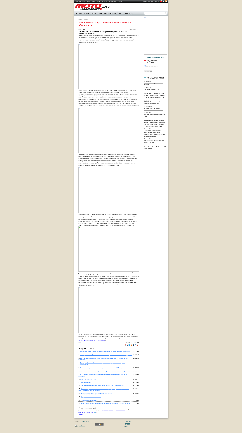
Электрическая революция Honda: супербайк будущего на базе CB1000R (105, 403)
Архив (98, 1)
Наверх (81, 414)
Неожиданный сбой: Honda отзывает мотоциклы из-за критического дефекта (106, 355)
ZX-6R (95, 340)
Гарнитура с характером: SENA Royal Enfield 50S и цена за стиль (102, 385)
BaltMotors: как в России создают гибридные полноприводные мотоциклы (105, 351)
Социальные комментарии (87, 412)
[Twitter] (130, 345)
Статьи (83, 1)
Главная (80, 19)
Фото (88, 1)
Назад (79, 342)
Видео (93, 1)
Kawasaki (80, 340)
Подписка (127, 424)
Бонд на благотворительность (91, 397)
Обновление (101, 340)
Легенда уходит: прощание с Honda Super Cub (96, 393)
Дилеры (127, 426)
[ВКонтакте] (128, 345)
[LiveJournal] (136, 345)
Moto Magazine (79, 4)
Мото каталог (112, 1)
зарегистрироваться (154, 1)
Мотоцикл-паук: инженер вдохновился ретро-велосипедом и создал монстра (106, 371)
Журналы (120, 1)
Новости (77, 1)
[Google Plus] (138, 345)
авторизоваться (120, 410)
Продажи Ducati (85, 382)
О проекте (127, 423)
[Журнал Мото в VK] (163, 1)
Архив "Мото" (128, 421)
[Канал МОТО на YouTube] (161, 1)
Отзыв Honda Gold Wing (88, 379)
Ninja (85, 340)
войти (144, 1)
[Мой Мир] (134, 345)
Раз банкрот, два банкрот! (89, 400)
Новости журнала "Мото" (153, 66)
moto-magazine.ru (84, 421)
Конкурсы (104, 1)
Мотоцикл (90, 340)
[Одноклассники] (132, 345)
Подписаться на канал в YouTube (155, 57)
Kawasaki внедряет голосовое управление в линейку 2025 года (101, 368)
